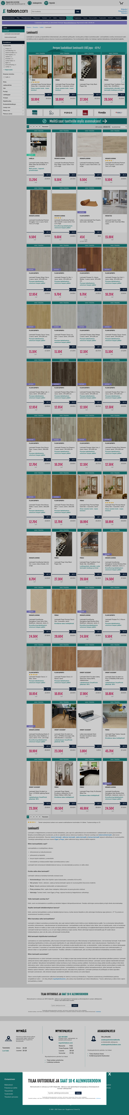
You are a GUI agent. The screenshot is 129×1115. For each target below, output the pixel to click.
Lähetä (78, 1093)
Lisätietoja (98, 1098)
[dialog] (64, 557)
